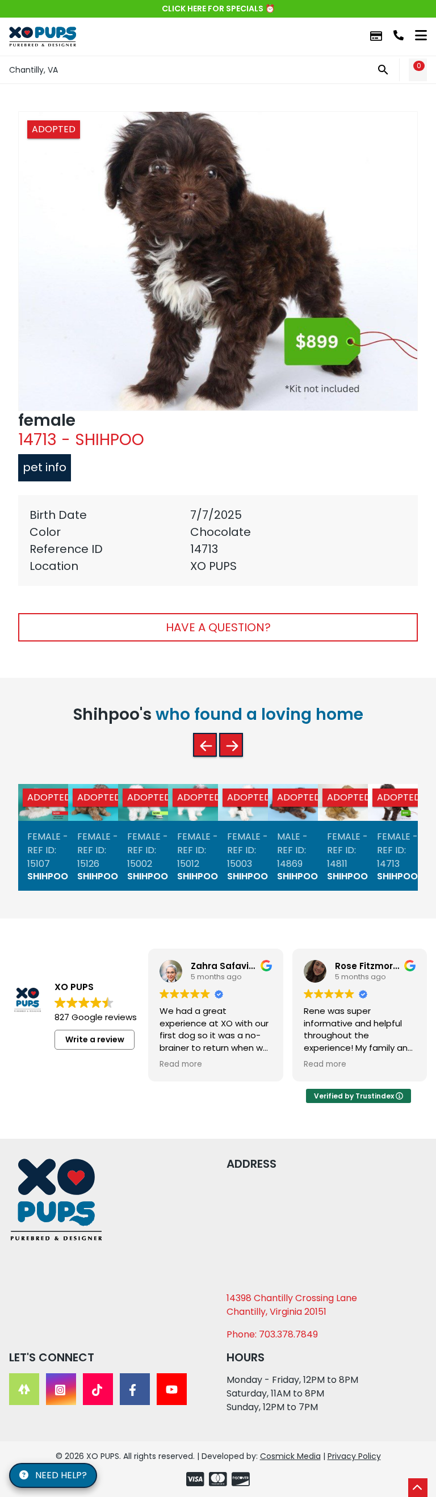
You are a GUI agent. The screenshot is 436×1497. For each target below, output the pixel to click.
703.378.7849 (398, 35)
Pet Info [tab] (44, 467)
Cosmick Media (290, 1456)
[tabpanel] (218, 540)
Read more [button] (181, 1064)
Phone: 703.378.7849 (272, 1334)
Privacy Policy (354, 1456)
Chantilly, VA (33, 70)
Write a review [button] (94, 1039)
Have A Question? (218, 627)
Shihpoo (47, 876)
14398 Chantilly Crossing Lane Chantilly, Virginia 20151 (292, 1304)
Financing (376, 37)
